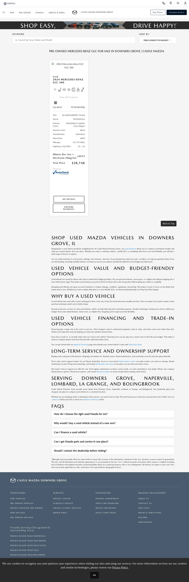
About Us (143, 499)
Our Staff (144, 508)
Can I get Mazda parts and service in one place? (81, 441)
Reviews (143, 517)
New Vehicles (18, 499)
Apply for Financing (81, 345)
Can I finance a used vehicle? (70, 432)
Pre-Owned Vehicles (22, 503)
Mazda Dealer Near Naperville (28, 536)
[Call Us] (164, 3)
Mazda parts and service (104, 364)
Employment (145, 522)
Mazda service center (127, 361)
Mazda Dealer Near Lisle (24, 550)
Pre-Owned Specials (21, 517)
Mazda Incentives (106, 508)
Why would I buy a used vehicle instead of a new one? (84, 423)
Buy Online (158, 12)
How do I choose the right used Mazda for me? (80, 413)
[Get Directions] (171, 3)
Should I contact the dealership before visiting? (80, 450)
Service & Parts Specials (67, 508)
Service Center (61, 499)
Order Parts (60, 513)
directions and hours (91, 400)
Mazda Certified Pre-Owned (26, 508)
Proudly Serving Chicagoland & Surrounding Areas (30, 529)
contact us (55, 400)
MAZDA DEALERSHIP (152, 493)
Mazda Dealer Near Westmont (27, 555)
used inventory (130, 249)
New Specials (17, 513)
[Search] (179, 3)
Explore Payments (68, 208)
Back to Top (169, 223)
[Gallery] (94, 25)
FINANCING (103, 493)
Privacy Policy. (120, 567)
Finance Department (107, 499)
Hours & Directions (150, 513)
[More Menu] (3, 12)
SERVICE (58, 493)
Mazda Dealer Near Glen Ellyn (28, 545)
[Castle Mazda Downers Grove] (75, 12)
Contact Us (145, 503)
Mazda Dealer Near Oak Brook (28, 541)
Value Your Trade (135, 345)
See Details (68, 199)
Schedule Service (176, 12)
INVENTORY (18, 493)
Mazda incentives (103, 372)
